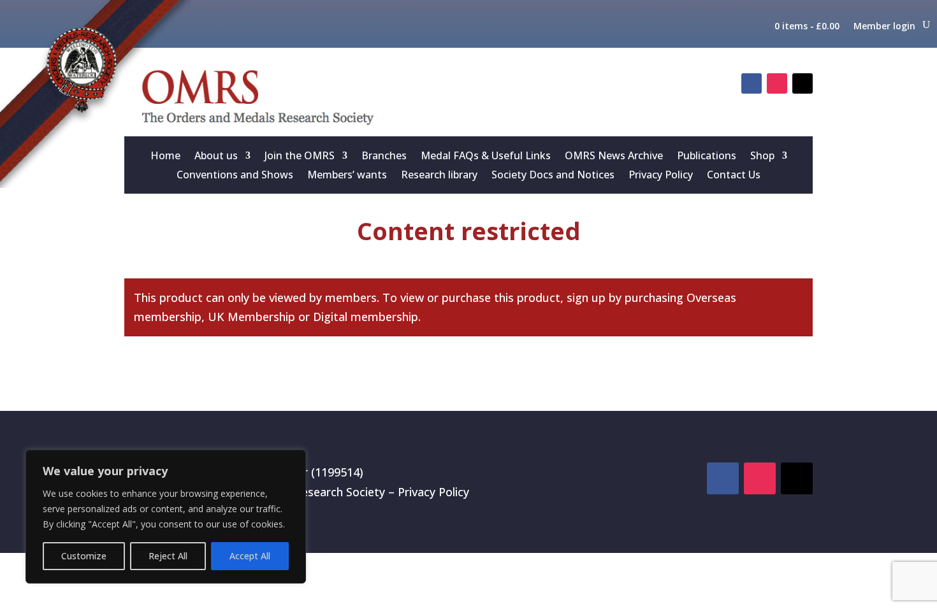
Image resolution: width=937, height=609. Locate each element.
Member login (884, 26)
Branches (384, 156)
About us (216, 156)
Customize (83, 556)
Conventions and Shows (235, 176)
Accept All (249, 556)
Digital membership (365, 316)
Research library (439, 176)
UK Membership (251, 316)
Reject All (168, 556)
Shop (762, 156)
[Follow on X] (802, 83)
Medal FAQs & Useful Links (486, 156)
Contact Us (733, 176)
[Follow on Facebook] (751, 83)
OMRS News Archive (614, 156)
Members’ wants (347, 176)
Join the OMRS (300, 156)
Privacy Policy (660, 176)
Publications (706, 156)
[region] (165, 517)
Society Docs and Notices (552, 176)
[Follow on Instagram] (777, 83)
